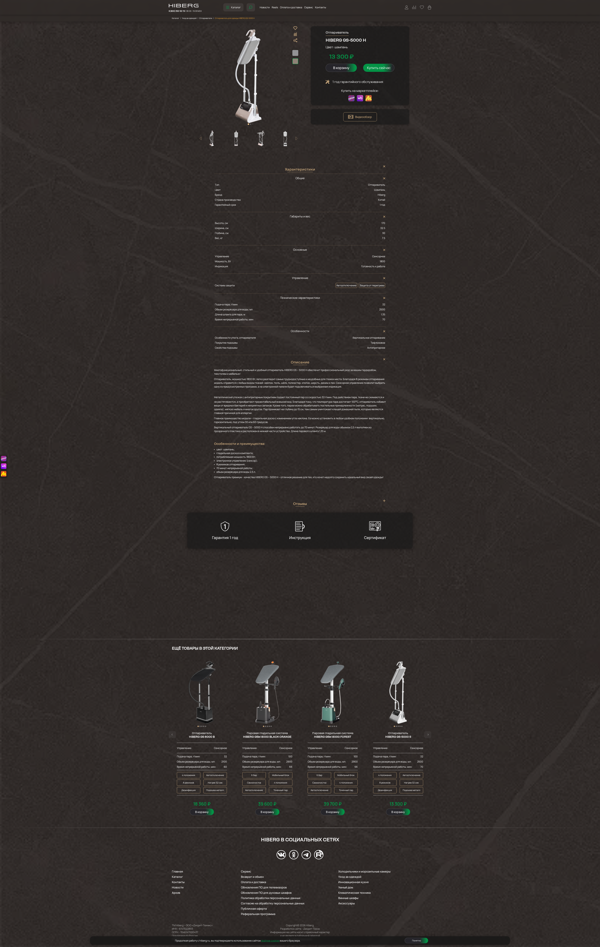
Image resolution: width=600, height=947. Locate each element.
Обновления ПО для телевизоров (264, 887)
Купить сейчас (379, 67)
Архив (176, 893)
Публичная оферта (254, 908)
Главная (177, 871)
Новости (265, 7)
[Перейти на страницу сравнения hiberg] (414, 7)
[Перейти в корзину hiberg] (429, 7)
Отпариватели (205, 18)
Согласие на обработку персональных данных (273, 903)
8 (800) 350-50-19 (185, 11)
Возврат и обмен (252, 877)
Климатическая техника (354, 893)
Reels (275, 7)
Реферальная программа (258, 914)
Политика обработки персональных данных (270, 898)
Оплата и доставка (291, 7)
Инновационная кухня (353, 882)
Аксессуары (346, 903)
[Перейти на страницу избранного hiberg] (422, 7)
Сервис (308, 7)
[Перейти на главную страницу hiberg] (185, 6)
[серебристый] (295, 53)
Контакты (320, 7)
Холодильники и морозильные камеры (364, 871)
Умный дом (345, 887)
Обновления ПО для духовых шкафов (266, 893)
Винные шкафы (348, 898)
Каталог (236, 7)
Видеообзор (363, 117)
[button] (248, 124)
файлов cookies (270, 940)
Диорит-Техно (311, 928)
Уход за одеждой (189, 18)
